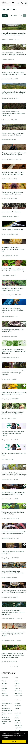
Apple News (18, 728)
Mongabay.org (6, 708)
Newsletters (18, 691)
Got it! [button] (14, 741)
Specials (4, 688)
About (16, 681)
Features (4, 693)
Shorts (4, 691)
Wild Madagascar (7, 703)
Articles (4, 686)
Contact (17, 683)
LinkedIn (17, 703)
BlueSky (17, 720)
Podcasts (4, 683)
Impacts (17, 688)
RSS (4, 15)
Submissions (18, 693)
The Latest (5, 696)
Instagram (18, 705)
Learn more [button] (5, 737)
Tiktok (17, 715)
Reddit (17, 718)
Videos (3, 681)
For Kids (4, 705)
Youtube (17, 708)
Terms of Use (19, 696)
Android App (18, 725)
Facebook (18, 713)
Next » (17, 666)
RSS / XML (18, 730)
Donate (17, 686)
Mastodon (18, 723)
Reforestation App (7, 710)
